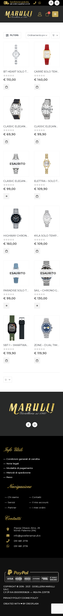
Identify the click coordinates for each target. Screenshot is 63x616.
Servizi (11, 502)
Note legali (12, 463)
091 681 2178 (21, 541)
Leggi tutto (6, 196)
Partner (12, 507)
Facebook (28, 424)
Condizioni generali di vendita (23, 459)
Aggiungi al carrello (6, 87)
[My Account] (40, 14)
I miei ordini (38, 507)
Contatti (36, 497)
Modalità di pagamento (19, 468)
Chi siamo (13, 497)
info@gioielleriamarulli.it (27, 535)
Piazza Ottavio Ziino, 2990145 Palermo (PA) (27, 529)
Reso (9, 477)
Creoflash (32, 603)
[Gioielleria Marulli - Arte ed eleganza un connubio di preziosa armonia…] (18, 14)
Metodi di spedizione (18, 472)
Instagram (34, 424)
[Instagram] (56, 2)
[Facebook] (51, 2)
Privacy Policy (12, 598)
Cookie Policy (29, 598)
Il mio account (40, 502)
